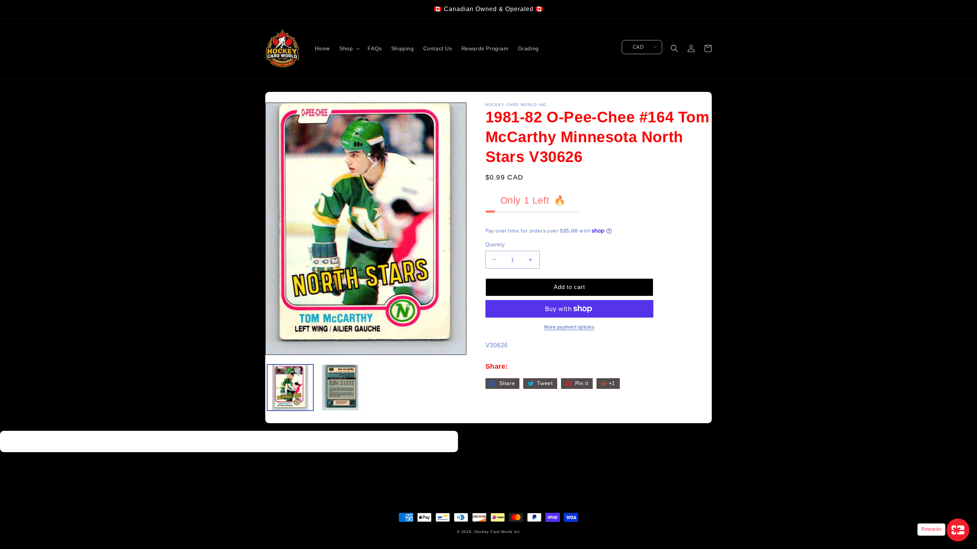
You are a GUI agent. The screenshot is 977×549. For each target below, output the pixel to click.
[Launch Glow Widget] (957, 529)
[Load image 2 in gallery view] (340, 387)
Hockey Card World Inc (497, 532)
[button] (349, 48)
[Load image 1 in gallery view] (290, 387)
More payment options (569, 327)
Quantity (495, 244)
